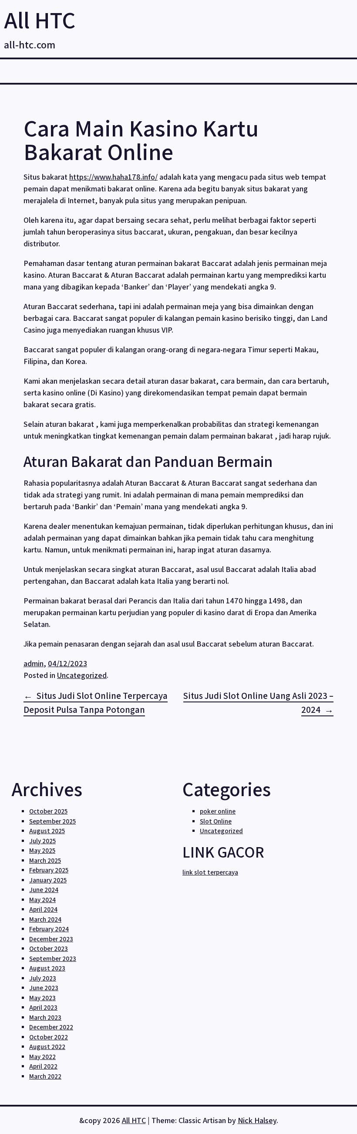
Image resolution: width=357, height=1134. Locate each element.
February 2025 (48, 870)
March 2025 (45, 860)
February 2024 (49, 929)
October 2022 (48, 1037)
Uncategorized (82, 675)
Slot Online (216, 821)
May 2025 (42, 850)
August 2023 (47, 968)
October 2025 (48, 811)
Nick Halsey (257, 1120)
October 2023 (48, 948)
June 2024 (43, 889)
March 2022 (45, 1076)
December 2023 (51, 939)
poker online (218, 811)
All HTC (39, 19)
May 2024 (42, 900)
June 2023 (43, 988)
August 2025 (47, 831)
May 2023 (42, 998)
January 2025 (48, 880)
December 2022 (51, 1027)
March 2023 (45, 1017)
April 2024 (43, 909)
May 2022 (42, 1056)
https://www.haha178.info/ (113, 177)
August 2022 (47, 1046)
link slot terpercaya (210, 872)
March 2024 (45, 919)
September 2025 (52, 821)
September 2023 (52, 958)
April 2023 (43, 1007)
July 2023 (42, 978)
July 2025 (42, 841)
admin (34, 663)
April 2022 (43, 1066)
